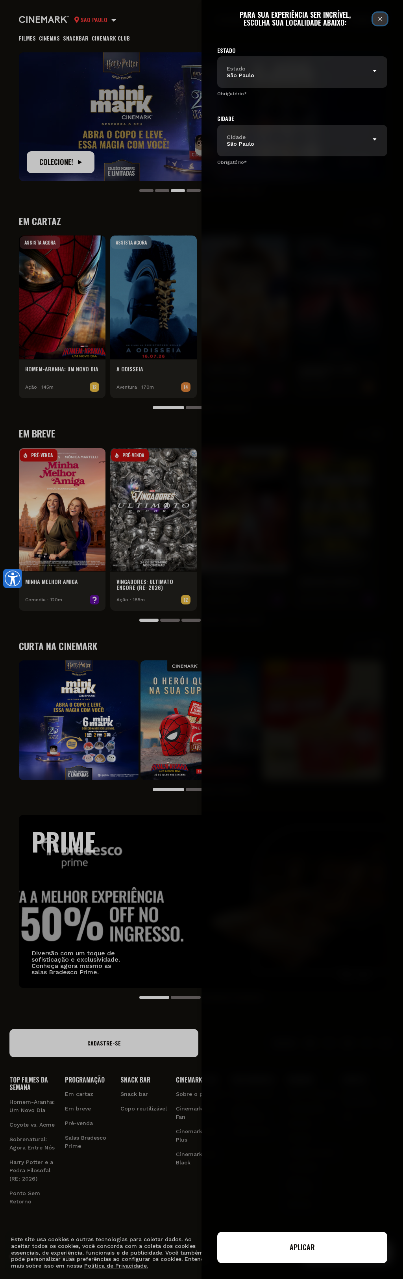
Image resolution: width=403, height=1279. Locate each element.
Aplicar (302, 1247)
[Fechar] (380, 19)
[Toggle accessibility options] (12, 578)
